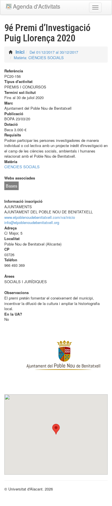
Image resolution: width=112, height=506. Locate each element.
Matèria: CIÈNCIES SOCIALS (39, 57)
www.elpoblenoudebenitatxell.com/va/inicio (39, 217)
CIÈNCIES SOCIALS (22, 166)
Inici (20, 52)
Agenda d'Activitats (36, 6)
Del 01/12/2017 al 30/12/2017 (54, 52)
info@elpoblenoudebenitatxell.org (31, 222)
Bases (11, 186)
